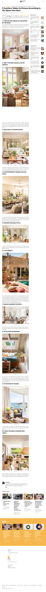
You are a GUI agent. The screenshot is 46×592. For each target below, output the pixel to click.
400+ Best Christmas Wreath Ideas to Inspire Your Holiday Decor (34, 58)
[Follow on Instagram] (4, 587)
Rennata (4, 12)
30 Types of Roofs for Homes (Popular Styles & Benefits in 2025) (34, 17)
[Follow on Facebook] (2, 587)
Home (3, 6)
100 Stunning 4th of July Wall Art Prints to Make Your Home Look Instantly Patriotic (35, 48)
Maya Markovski (38, 509)
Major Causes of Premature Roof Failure (35, 31)
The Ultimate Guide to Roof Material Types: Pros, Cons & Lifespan (34, 22)
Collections (7, 6)
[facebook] (6, 487)
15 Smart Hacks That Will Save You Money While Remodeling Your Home (35, 27)
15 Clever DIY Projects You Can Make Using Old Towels (35, 40)
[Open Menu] (3, 1)
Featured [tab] (4, 521)
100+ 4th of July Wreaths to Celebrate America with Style (34, 62)
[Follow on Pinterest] (6, 587)
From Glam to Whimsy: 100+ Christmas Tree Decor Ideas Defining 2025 (34, 53)
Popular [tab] (8, 521)
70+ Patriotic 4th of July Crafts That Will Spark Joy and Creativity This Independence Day (35, 71)
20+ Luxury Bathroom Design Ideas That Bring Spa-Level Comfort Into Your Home (34, 36)
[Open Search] (43, 1)
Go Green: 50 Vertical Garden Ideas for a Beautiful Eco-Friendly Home (35, 66)
